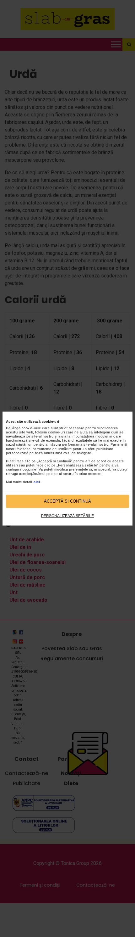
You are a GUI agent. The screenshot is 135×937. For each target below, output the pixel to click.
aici (37, 482)
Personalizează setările (67, 515)
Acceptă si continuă (67, 501)
